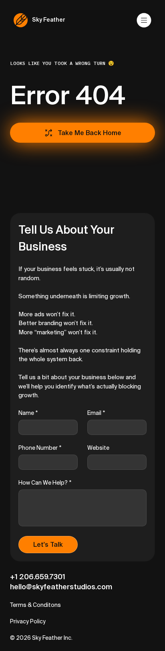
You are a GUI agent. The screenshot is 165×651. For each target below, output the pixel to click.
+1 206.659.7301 (37, 576)
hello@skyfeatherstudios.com (61, 586)
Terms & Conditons (35, 605)
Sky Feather (48, 19)
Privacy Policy (28, 621)
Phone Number (39, 448)
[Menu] (144, 20)
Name (28, 413)
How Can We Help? (44, 482)
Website (98, 448)
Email (96, 413)
